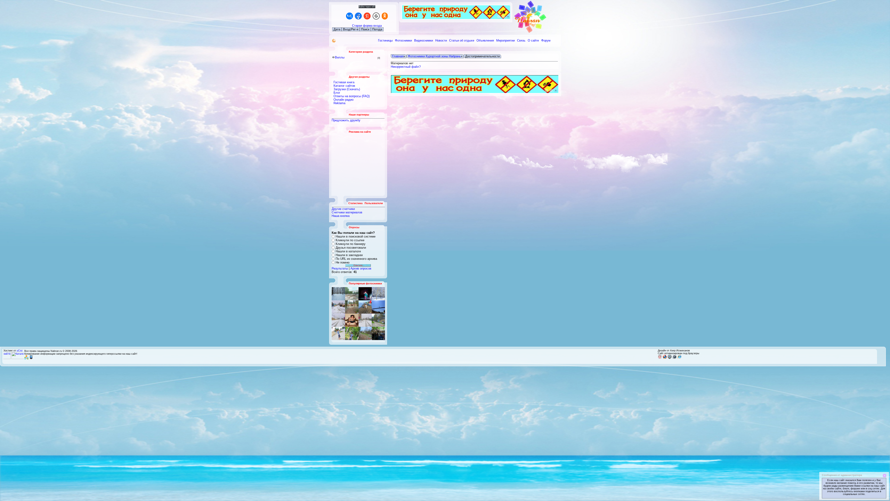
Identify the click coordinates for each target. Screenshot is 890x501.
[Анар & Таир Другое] (378, 307)
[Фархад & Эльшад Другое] (338, 307)
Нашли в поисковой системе (355, 236)
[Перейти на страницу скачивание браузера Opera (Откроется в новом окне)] (660, 357)
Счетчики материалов (347, 212)
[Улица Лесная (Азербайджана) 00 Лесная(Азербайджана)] (365, 333)
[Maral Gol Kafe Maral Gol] (378, 333)
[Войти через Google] (376, 16)
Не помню (343, 262)
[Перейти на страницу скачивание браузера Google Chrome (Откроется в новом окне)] (670, 357)
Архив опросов (360, 268)
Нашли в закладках (349, 255)
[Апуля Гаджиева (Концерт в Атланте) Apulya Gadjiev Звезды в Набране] (352, 320)
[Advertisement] (358, 164)
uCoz (20, 350)
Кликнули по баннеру (351, 244)
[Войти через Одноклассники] (385, 16)
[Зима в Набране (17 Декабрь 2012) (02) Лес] (338, 293)
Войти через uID (367, 7)
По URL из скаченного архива (356, 258)
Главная (398, 56)
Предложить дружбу (346, 120)
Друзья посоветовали (351, 247)
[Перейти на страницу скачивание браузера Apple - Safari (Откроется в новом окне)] (674, 357)
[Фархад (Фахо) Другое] (352, 333)
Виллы (339, 57)
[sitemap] (26, 358)
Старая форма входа (367, 25)
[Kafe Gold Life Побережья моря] (378, 293)
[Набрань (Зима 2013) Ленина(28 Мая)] (352, 293)
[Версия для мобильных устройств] (31, 358)
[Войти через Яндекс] (367, 16)
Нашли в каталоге (348, 251)
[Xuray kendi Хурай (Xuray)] (365, 293)
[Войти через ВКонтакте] (349, 16)
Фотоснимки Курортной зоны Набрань (434, 56)
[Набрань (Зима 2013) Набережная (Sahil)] (338, 320)
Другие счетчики (343, 209)
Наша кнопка (341, 216)
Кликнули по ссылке (350, 240)
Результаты (340, 268)
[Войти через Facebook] (358, 16)
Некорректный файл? (406, 66)
